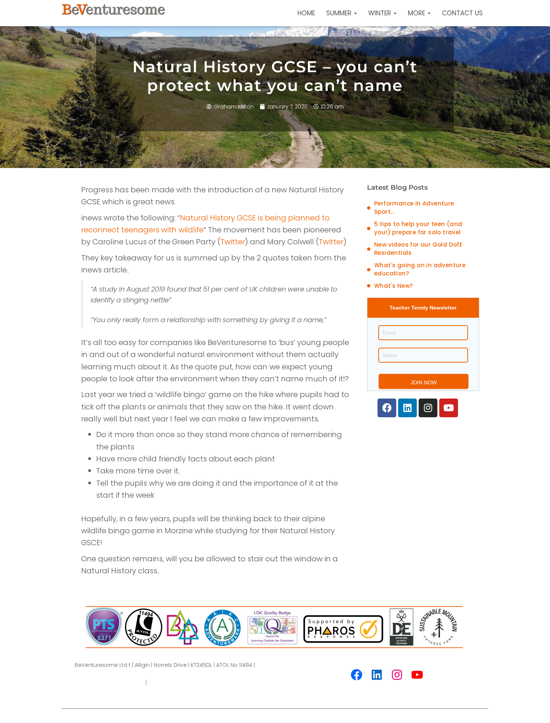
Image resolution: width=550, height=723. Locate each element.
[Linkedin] (407, 408)
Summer (339, 13)
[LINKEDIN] (377, 674)
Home (306, 13)
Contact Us (462, 13)
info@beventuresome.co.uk (184, 682)
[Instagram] (428, 408)
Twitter (232, 242)
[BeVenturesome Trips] (113, 13)
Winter (380, 13)
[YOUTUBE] (417, 674)
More (417, 13)
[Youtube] (448, 408)
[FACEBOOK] (356, 674)
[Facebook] (387, 408)
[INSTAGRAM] (397, 674)
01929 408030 (126, 682)
